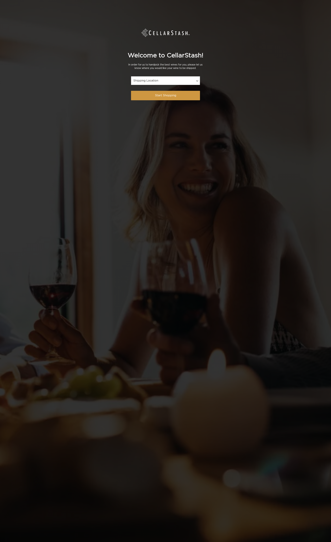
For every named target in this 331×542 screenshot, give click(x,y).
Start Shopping (165, 95)
